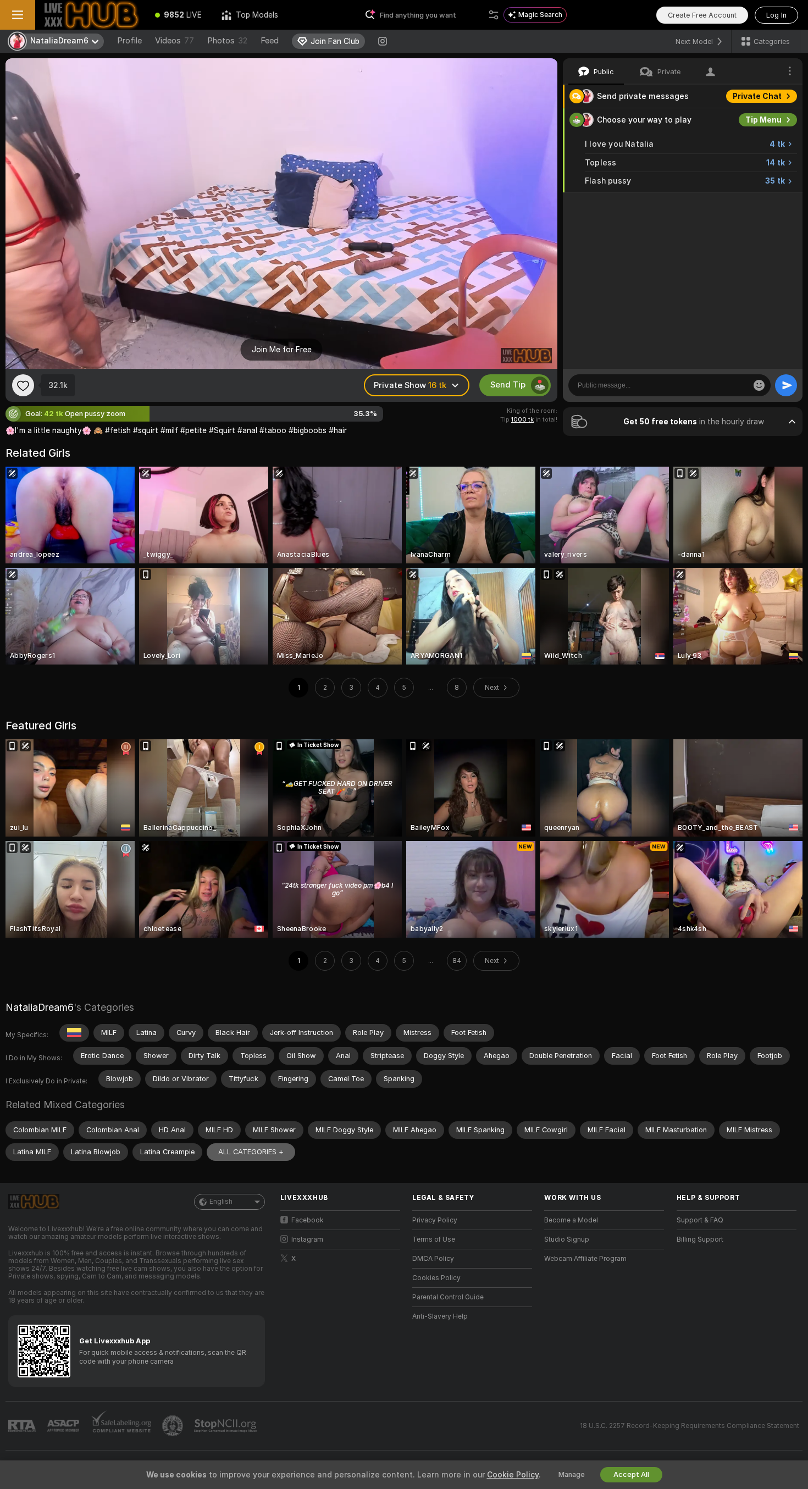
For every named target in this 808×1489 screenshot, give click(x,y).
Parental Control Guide (448, 1297)
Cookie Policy (513, 1474)
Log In (776, 15)
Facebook (307, 1220)
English (221, 1201)
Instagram (307, 1239)
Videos (174, 41)
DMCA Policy (433, 1259)
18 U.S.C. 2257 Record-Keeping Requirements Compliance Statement (689, 1426)
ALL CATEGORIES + (251, 1152)
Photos (227, 41)
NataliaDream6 (39, 1007)
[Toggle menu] (17, 15)
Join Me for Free (282, 349)
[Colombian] (74, 1033)
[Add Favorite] (23, 385)
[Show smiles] (759, 385)
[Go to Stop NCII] (226, 1425)
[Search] (493, 15)
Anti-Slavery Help (440, 1316)
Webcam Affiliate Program (585, 1259)
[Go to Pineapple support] (173, 1425)
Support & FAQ (700, 1220)
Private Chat (757, 96)
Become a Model (571, 1220)
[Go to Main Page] (90, 15)
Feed (270, 41)
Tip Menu (763, 119)
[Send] (786, 385)
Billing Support (700, 1239)
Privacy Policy (434, 1220)
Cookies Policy (436, 1278)
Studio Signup (566, 1239)
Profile (129, 41)
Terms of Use (433, 1239)
